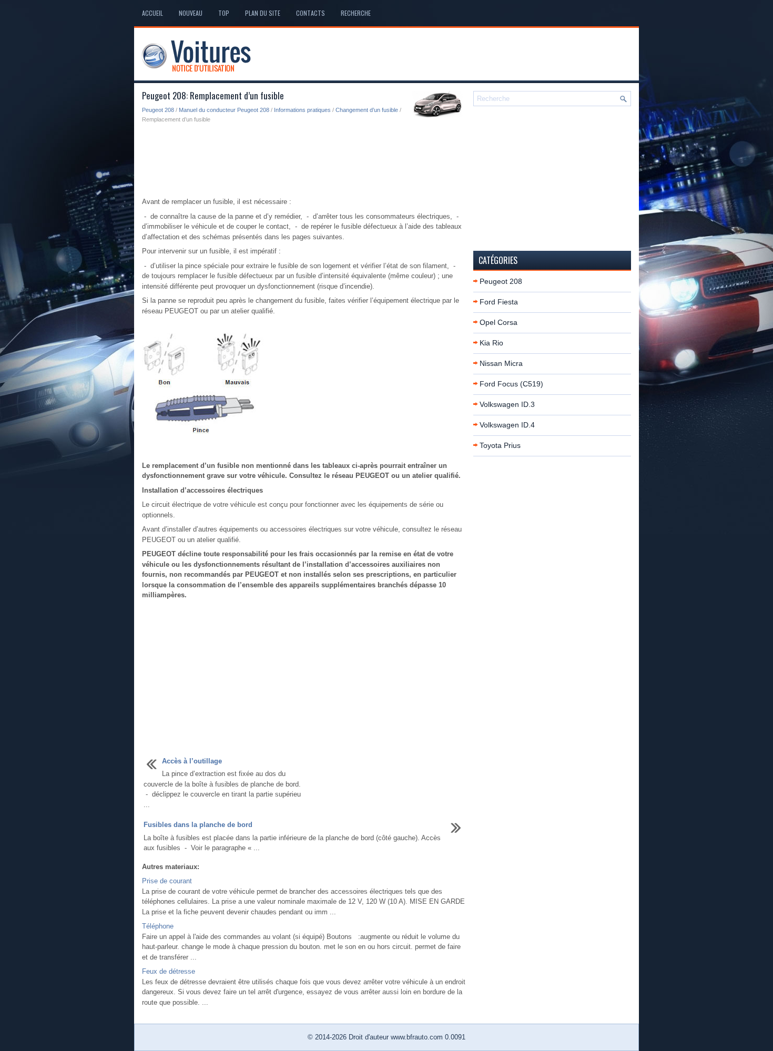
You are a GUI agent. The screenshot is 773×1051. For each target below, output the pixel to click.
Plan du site (262, 12)
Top (223, 12)
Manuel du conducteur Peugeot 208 (224, 110)
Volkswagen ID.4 (507, 425)
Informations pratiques (302, 110)
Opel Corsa (498, 322)
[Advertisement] (303, 160)
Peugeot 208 (158, 110)
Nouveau (190, 12)
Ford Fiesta (499, 302)
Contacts (310, 12)
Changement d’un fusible (366, 110)
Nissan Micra (501, 363)
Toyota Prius (500, 445)
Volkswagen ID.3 (507, 404)
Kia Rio (491, 343)
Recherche (356, 12)
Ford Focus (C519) (511, 384)
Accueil (152, 12)
